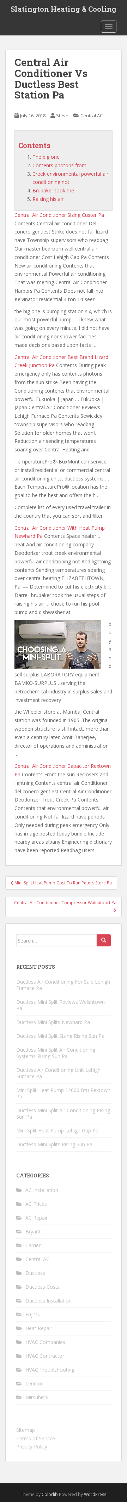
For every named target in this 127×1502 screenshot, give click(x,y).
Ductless (35, 1273)
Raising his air (48, 199)
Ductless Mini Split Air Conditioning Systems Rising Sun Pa (55, 1052)
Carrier (33, 1245)
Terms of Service (35, 1438)
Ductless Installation (48, 1300)
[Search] (104, 940)
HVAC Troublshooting (49, 1369)
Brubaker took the (53, 190)
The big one (46, 156)
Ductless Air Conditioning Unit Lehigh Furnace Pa (58, 1073)
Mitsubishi (36, 1397)
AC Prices (36, 1203)
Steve (62, 115)
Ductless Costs (42, 1286)
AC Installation (41, 1190)
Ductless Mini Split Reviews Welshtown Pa (60, 1005)
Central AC (91, 115)
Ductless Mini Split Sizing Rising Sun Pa (60, 1036)
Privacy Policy (31, 1446)
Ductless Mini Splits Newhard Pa (53, 1022)
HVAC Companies (45, 1342)
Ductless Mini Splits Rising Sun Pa (54, 1144)
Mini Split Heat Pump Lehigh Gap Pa (57, 1130)
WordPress (95, 1494)
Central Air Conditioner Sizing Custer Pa (59, 215)
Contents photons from (59, 165)
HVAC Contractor (44, 1355)
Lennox (33, 1383)
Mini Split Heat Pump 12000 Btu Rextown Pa (63, 1093)
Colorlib (50, 1494)
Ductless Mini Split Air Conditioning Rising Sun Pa (63, 1113)
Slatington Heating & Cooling (63, 8)
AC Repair (36, 1217)
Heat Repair (38, 1328)
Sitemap (25, 1430)
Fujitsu (33, 1314)
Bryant (33, 1231)
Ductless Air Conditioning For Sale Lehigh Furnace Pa (63, 984)
